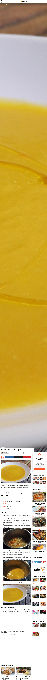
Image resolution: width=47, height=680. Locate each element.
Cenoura (4, 499)
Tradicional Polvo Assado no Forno (39, 542)
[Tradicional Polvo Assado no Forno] (39, 535)
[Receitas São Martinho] (35, 596)
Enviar (39, 469)
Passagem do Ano (43, 591)
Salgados (3, 674)
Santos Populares (43, 599)
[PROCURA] (45, 1)
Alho (4, 504)
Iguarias (23, 674)
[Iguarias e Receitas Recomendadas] (35, 580)
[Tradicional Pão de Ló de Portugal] (39, 497)
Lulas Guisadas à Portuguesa (39, 514)
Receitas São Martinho (35, 599)
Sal (3, 508)
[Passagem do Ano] (43, 588)
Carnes (18, 674)
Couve (4, 501)
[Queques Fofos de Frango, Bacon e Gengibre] (8, 671)
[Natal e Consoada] (43, 580)
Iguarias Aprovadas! (35, 583)
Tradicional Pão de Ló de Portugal (39, 504)
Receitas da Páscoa (35, 591)
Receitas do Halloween (35, 607)
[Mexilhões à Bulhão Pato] (39, 521)
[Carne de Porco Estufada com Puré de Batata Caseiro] (23, 671)
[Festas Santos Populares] (43, 596)
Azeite (4, 506)
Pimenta (4, 510)
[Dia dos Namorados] (43, 612)
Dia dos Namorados (43, 615)
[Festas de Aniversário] (35, 612)
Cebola (4, 503)
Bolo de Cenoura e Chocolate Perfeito (39, 552)
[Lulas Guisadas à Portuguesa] (39, 509)
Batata (4, 498)
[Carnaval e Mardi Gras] (43, 604)
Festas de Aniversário (35, 615)
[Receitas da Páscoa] (35, 588)
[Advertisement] (16, 621)
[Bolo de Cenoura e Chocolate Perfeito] (39, 547)
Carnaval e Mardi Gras (43, 607)
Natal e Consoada (43, 583)
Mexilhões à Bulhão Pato (39, 528)
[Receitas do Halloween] (35, 604)
